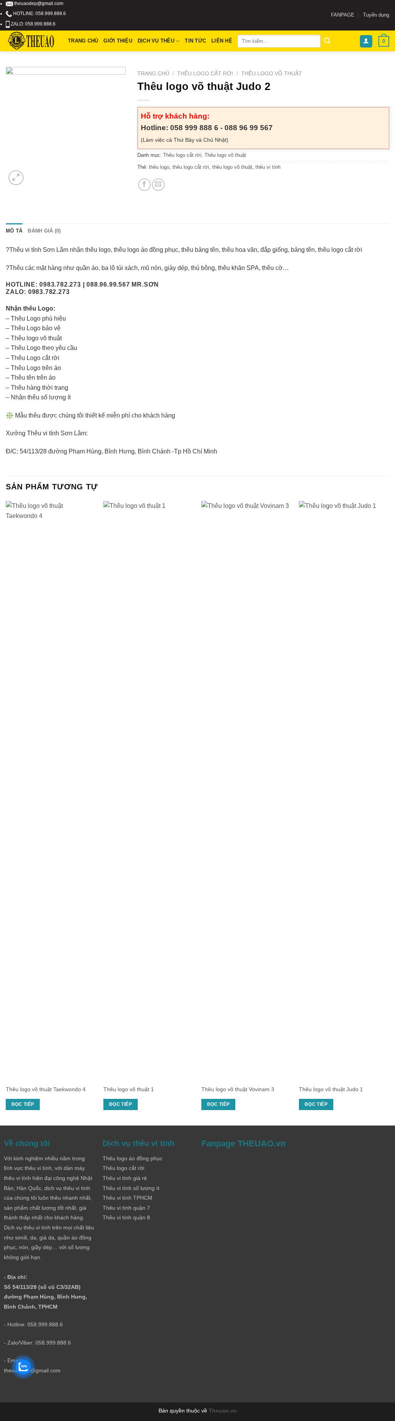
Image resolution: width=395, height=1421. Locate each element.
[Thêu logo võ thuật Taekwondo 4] (51, 790)
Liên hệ (221, 41)
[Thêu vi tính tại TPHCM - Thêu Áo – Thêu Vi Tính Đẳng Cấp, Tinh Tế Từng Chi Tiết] (31, 41)
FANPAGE (342, 15)
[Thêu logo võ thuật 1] (148, 790)
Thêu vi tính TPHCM (127, 1198)
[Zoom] (16, 177)
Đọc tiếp (23, 1104)
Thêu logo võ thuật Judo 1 (331, 1089)
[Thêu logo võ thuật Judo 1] (344, 790)
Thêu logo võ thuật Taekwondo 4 (46, 1089)
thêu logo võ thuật (232, 167)
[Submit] (327, 41)
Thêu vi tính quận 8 (126, 1217)
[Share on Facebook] (144, 184)
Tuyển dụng (376, 15)
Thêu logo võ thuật (271, 73)
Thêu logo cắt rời (205, 73)
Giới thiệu (117, 41)
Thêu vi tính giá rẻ (125, 1178)
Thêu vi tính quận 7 (126, 1208)
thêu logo (159, 167)
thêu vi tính (267, 167)
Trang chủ (83, 41)
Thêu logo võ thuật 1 (128, 1089)
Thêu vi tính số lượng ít (131, 1188)
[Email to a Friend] (158, 184)
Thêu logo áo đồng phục (132, 1158)
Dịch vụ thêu (156, 41)
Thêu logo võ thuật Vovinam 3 (237, 1089)
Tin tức (195, 41)
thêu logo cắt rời (190, 167)
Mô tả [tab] (14, 231)
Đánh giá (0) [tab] (44, 231)
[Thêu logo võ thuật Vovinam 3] (246, 790)
